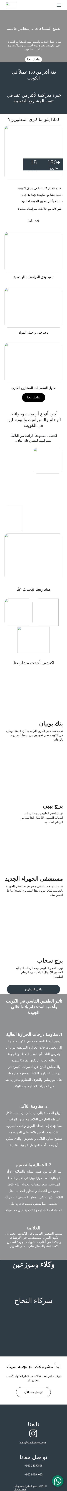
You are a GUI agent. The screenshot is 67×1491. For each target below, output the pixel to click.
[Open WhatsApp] (57, 1481)
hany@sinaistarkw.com (32, 1442)
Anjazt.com (20, 1489)
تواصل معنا (33, 59)
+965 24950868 (33, 1465)
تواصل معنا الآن (33, 1392)
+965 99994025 (33, 1474)
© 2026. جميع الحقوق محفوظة (31, 1486)
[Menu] (59, 5)
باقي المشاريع (33, 989)
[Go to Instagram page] (33, 1433)
